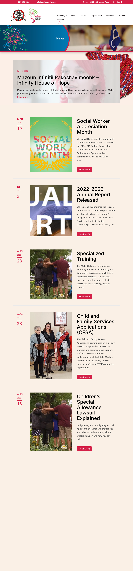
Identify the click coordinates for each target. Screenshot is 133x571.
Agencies (95, 16)
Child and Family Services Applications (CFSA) (95, 324)
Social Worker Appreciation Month (93, 126)
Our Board (117, 2)
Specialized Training (90, 256)
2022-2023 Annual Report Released (94, 194)
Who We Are (88, 529)
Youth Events (65, 559)
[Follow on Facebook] (118, 567)
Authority (61, 16)
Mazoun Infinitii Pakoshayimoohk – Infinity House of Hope (66, 81)
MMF (73, 16)
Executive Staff (89, 551)
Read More (84, 169)
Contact (60, 20)
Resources (109, 16)
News (85, 2)
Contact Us (110, 526)
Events (108, 544)
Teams (83, 16)
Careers (122, 16)
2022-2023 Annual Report (100, 2)
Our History (88, 534)
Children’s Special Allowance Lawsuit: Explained (89, 407)
